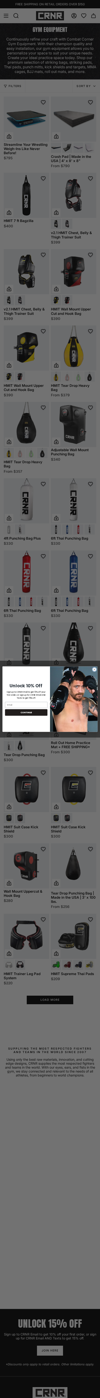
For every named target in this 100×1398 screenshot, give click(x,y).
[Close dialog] (94, 669)
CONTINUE (26, 712)
